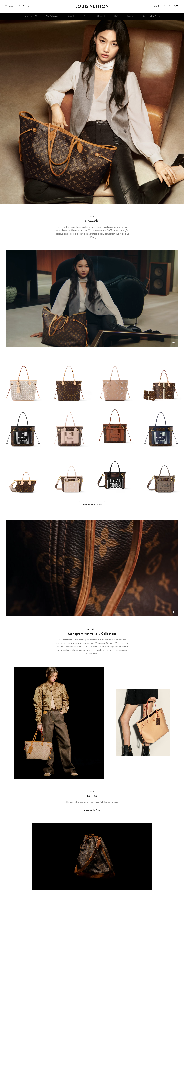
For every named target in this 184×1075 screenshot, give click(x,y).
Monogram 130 (30, 16)
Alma (86, 16)
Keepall (130, 16)
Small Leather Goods (151, 16)
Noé (116, 16)
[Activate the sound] (173, 342)
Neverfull (101, 16)
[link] (92, 112)
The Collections (52, 16)
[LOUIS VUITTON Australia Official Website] (92, 6)
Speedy (71, 16)
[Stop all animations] (10, 342)
